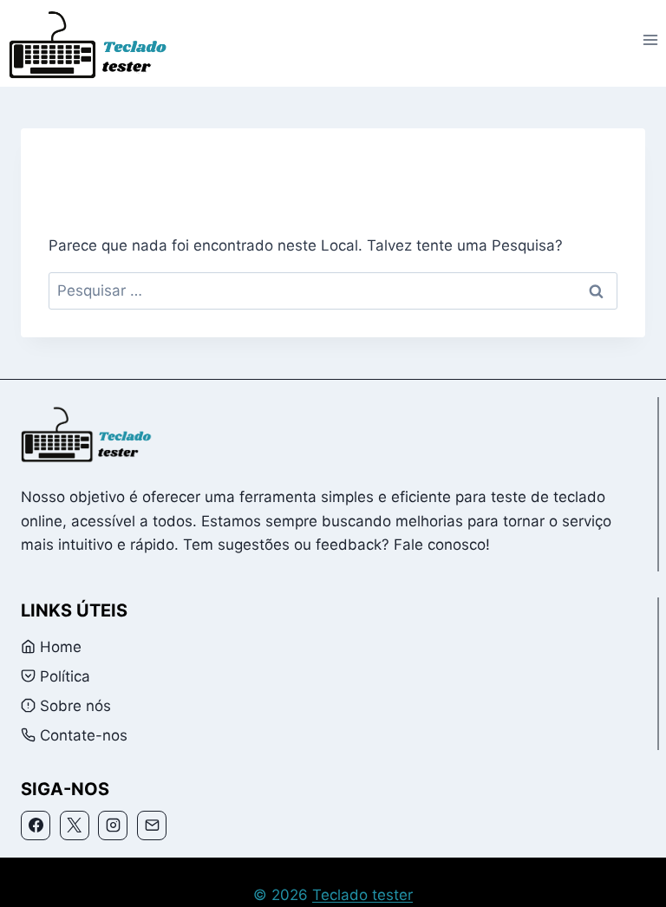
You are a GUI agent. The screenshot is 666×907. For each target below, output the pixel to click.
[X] (74, 825)
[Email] (151, 825)
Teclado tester (362, 895)
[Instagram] (112, 825)
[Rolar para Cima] (628, 882)
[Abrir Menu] (650, 40)
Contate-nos (83, 735)
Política (65, 676)
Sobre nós (75, 706)
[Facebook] (35, 825)
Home (61, 647)
